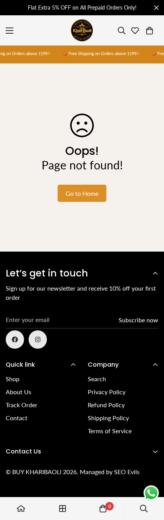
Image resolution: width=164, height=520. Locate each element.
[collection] (62, 508)
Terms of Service (110, 430)
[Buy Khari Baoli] (82, 30)
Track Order (21, 404)
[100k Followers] (38, 339)
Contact (16, 417)
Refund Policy (106, 404)
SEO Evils (127, 471)
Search (97, 378)
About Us (18, 391)
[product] (21, 508)
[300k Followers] (15, 339)
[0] (149, 30)
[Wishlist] (135, 30)
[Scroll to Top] (150, 479)
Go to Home (82, 193)
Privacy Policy (106, 391)
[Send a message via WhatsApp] (151, 493)
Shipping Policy (108, 417)
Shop (12, 378)
